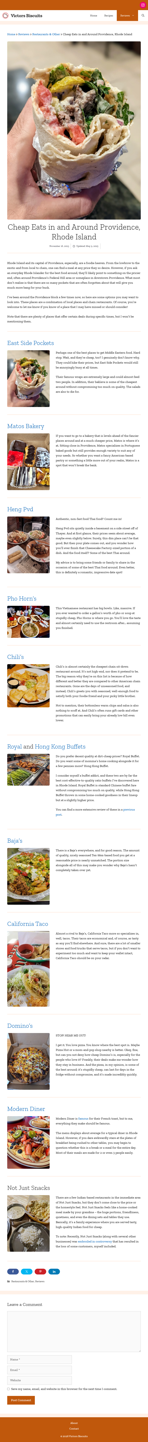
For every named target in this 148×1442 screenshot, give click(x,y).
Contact (74, 1428)
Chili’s (15, 657)
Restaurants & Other (46, 34)
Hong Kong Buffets (60, 746)
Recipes (108, 15)
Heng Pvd (20, 509)
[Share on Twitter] (26, 1271)
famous (83, 1118)
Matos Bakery (25, 426)
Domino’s (20, 1025)
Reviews (125, 15)
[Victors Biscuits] (5, 15)
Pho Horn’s (21, 598)
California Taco (27, 923)
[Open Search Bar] (143, 15)
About (74, 1423)
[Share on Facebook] (13, 1271)
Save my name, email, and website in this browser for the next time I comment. (64, 1389)
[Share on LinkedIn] (54, 1271)
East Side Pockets (30, 343)
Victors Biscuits (26, 15)
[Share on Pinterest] (40, 1271)
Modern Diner (26, 1109)
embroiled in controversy (95, 1241)
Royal (14, 746)
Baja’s (14, 840)
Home (93, 15)
